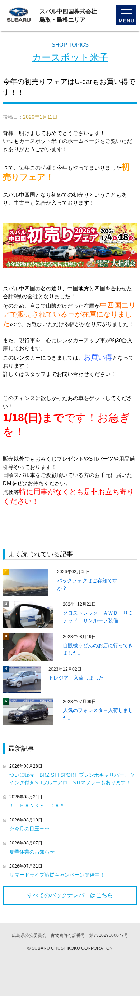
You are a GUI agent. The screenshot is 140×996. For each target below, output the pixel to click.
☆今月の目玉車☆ (29, 829)
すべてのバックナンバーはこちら (70, 895)
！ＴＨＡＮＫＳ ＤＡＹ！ (39, 805)
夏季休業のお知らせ (32, 852)
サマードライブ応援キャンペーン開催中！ (57, 875)
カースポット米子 (70, 57)
